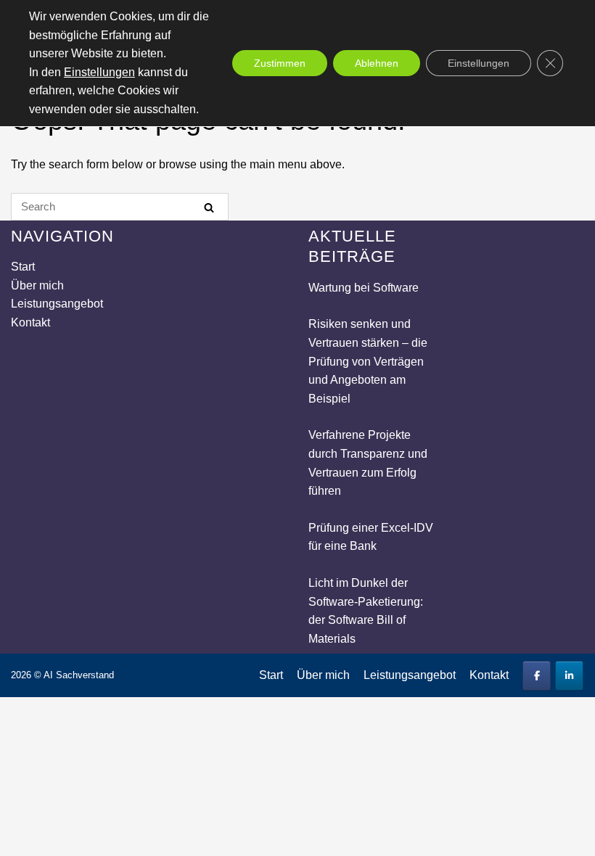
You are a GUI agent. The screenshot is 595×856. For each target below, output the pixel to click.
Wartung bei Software (363, 287)
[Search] (209, 207)
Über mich (37, 285)
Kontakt (30, 322)
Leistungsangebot (57, 303)
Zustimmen (279, 63)
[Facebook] (536, 676)
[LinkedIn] (569, 676)
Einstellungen (99, 72)
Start (23, 266)
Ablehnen (376, 63)
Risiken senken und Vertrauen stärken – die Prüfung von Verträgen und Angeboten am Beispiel (367, 361)
